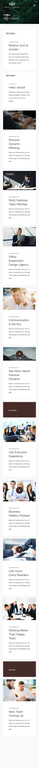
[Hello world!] (19, 90)
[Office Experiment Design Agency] (19, 256)
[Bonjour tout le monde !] (19, 50)
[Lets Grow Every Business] (19, 567)
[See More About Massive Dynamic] (19, 373)
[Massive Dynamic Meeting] (19, 139)
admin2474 (10, 67)
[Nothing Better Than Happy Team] (19, 628)
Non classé (10, 33)
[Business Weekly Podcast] (19, 507)
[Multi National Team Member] (19, 198)
